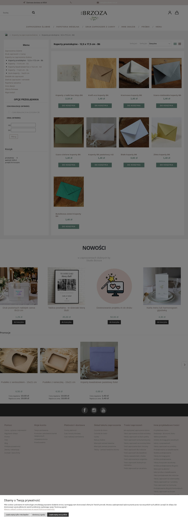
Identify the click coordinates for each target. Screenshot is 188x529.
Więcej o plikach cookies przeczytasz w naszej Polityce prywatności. (29, 509)
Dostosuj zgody (38, 515)
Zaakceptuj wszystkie (58, 515)
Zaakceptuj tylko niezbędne (17, 515)
